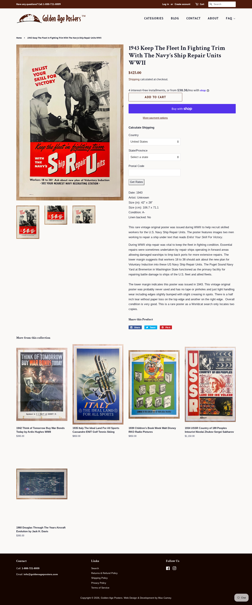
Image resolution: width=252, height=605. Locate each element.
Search (95, 568)
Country (134, 135)
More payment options (155, 117)
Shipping (134, 79)
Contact (193, 18)
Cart (202, 4)
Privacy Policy (98, 582)
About (213, 18)
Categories (154, 18)
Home (19, 37)
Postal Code (136, 166)
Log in (165, 4)
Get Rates (136, 182)
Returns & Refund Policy (104, 573)
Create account (182, 4)
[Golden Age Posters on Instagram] (174, 569)
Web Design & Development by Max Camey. (148, 597)
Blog (175, 18)
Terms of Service (100, 587)
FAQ (229, 18)
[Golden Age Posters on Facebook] (168, 569)
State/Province (138, 150)
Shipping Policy (99, 578)
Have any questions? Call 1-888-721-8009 (38, 4)
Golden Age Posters (111, 597)
